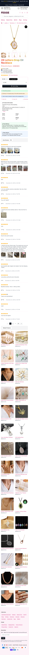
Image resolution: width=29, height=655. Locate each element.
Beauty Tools (9, 19)
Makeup (3, 19)
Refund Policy (4, 624)
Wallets (18, 619)
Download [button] (26, 99)
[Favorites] (20, 12)
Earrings (25, 19)
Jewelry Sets (9, 619)
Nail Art (15, 19)
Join (3, 638)
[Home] (1, 23)
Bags (15, 619)
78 (18, 323)
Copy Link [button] (15, 99)
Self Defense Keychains (6, 614)
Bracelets (17, 616)
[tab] (7, 140)
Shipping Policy (11, 624)
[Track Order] (22, 12)
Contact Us (11, 627)
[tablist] (14, 140)
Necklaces (12, 23)
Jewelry (6, 23)
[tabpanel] (14, 234)
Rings (20, 19)
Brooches (22, 616)
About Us (16, 627)
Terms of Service (19, 624)
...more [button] (3, 111)
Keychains (4, 619)
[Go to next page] (21, 323)
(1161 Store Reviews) (13, 75)
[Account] (24, 12)
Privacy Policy (4, 627)
